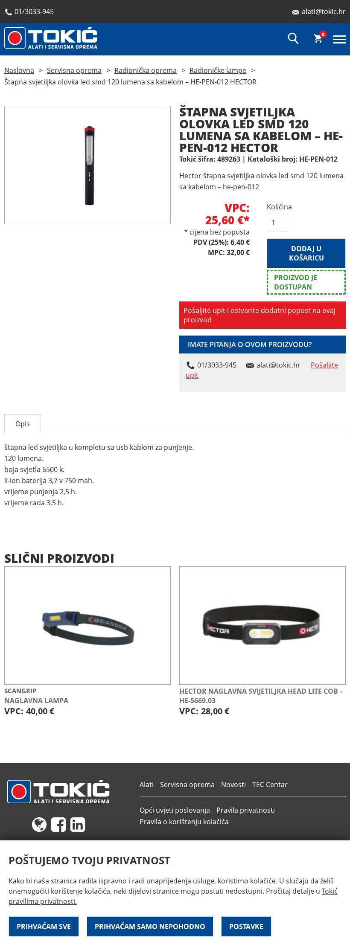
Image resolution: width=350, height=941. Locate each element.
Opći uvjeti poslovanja (175, 810)
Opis (22, 424)
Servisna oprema (74, 70)
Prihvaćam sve (44, 926)
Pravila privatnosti (245, 810)
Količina (277, 206)
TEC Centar (270, 784)
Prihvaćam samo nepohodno (150, 926)
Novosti (233, 784)
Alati (147, 784)
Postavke (246, 926)
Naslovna (19, 70)
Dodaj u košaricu (306, 253)
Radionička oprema (145, 70)
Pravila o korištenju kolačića (184, 821)
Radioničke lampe (218, 70)
